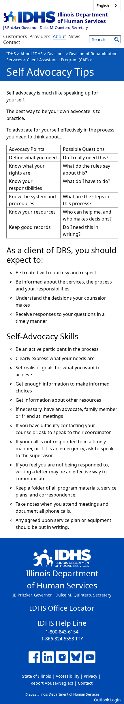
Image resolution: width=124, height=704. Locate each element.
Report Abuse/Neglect (52, 683)
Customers (15, 36)
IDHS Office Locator (62, 608)
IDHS (11, 53)
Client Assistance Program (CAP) (58, 59)
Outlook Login (107, 700)
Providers (39, 36)
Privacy (90, 676)
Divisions (56, 53)
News (74, 36)
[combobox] (107, 5)
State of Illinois (36, 676)
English (103, 5)
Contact (11, 42)
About (59, 36)
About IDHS (31, 53)
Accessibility (67, 676)
